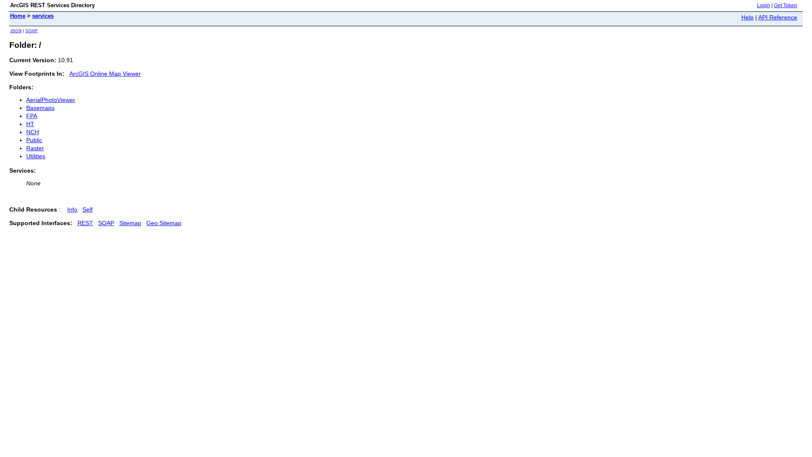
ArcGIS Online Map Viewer (105, 73)
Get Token (785, 5)
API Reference (777, 17)
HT (30, 124)
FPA (31, 116)
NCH (32, 132)
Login (763, 5)
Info (72, 209)
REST (85, 223)
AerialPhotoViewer (50, 99)
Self (87, 209)
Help (747, 17)
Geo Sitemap (163, 223)
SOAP (31, 30)
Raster (35, 148)
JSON (16, 30)
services (43, 16)
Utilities (35, 156)
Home (17, 16)
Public (34, 140)
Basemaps (40, 108)
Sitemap (130, 223)
